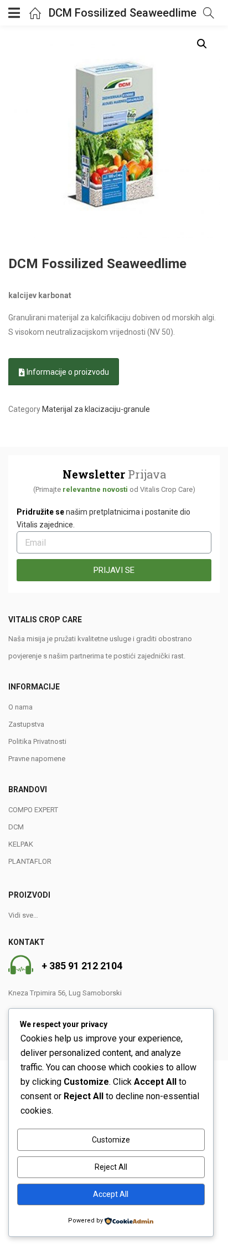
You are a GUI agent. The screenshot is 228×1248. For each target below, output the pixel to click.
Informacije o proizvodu (67, 372)
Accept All (110, 1194)
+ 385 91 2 (64, 966)
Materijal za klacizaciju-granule (96, 409)
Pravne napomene (36, 758)
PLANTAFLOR (29, 861)
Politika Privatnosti (37, 741)
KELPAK (20, 844)
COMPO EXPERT (33, 810)
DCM (16, 827)
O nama (20, 707)
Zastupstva (26, 724)
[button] (202, 44)
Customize (111, 1139)
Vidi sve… (23, 915)
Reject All (111, 1167)
